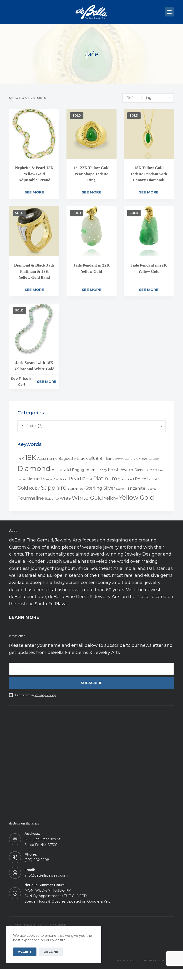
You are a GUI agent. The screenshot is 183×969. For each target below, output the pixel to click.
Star (82, 488)
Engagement (84, 469)
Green (152, 470)
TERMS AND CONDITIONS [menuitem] (159, 960)
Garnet (140, 470)
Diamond (34, 468)
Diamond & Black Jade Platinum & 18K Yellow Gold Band (34, 271)
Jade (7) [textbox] (32, 425)
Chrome (141, 458)
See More (34, 192)
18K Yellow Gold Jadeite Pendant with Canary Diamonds (148, 174)
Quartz (122, 479)
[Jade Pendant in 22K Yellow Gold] (91, 231)
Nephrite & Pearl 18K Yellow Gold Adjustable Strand (34, 174)
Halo (161, 470)
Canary (130, 458)
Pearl (75, 479)
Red (130, 479)
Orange (47, 479)
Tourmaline (30, 498)
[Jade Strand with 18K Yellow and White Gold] (34, 329)
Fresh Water (120, 469)
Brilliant (106, 458)
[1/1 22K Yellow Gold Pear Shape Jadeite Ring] (91, 134)
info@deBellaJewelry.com (46, 875)
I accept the (35, 695)
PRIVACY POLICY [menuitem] (127, 960)
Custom (154, 458)
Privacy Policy (45, 695)
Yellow (111, 498)
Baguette (67, 458)
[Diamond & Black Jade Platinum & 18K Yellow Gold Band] (34, 231)
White (65, 498)
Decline (51, 951)
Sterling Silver (100, 488)
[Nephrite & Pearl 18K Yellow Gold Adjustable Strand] (34, 134)
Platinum (105, 478)
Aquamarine (47, 458)
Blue (93, 458)
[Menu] (169, 11)
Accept (25, 951)
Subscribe (91, 682)
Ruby (34, 488)
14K (20, 458)
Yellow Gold (136, 497)
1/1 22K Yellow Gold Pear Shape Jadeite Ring (91, 174)
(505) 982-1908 (37, 860)
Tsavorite (52, 498)
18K (30, 457)
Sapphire (53, 487)
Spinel (73, 488)
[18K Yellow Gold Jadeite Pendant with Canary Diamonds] (149, 134)
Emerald (61, 469)
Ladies (21, 479)
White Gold (87, 497)
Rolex (140, 478)
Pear (64, 479)
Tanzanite (135, 488)
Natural (34, 478)
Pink (87, 479)
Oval (56, 479)
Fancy (102, 470)
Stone (120, 488)
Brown (119, 458)
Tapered (151, 488)
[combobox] (91, 426)
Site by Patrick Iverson (50, 924)
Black (82, 458)
